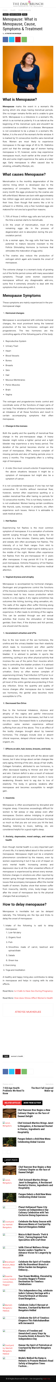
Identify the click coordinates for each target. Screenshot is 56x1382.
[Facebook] (5, 39)
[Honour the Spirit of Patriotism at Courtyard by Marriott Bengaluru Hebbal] (9, 1349)
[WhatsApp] (24, 39)
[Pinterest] (18, 39)
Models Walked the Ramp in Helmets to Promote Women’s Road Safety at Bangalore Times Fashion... (35, 1362)
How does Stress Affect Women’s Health (33, 998)
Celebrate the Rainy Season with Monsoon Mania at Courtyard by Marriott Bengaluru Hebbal (34, 1224)
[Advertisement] (28, 1033)
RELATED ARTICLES (12, 1103)
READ (25, 14)
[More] (30, 39)
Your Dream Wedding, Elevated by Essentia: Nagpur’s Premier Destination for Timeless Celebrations (35, 1280)
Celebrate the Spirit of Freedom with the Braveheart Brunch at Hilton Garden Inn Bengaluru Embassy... (34, 1265)
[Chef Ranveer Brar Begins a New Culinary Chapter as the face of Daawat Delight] (9, 1113)
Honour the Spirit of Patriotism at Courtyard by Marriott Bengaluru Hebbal (35, 1348)
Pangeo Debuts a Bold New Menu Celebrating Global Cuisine (34, 1195)
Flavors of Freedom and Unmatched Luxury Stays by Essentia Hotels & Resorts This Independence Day (34, 1334)
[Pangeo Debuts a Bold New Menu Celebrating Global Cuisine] (9, 1142)
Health (12, 10)
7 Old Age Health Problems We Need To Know (13, 1091)
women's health (17, 1056)
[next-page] (8, 1152)
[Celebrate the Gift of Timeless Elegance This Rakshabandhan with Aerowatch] (9, 1321)
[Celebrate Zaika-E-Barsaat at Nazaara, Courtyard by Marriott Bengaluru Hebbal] (9, 1308)
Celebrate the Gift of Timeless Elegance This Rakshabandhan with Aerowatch (33, 1320)
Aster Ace (46, 1379)
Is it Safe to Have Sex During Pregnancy (33, 991)
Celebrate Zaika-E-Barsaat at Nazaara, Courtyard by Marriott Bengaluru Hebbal (34, 1307)
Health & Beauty (24, 10)
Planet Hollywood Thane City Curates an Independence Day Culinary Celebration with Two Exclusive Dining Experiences (33, 1211)
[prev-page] (4, 1152)
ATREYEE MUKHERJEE (13, 33)
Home (5, 10)
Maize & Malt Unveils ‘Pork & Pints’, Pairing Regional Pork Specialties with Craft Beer (33, 1237)
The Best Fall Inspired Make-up (42, 1089)
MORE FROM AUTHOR (32, 1103)
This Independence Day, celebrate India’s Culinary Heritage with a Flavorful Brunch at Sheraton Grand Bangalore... (35, 1294)
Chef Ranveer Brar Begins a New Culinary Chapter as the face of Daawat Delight (34, 1113)
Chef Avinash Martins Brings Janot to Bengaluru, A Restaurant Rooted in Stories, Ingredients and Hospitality (35, 1183)
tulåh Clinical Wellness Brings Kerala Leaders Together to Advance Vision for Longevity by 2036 (34, 1251)
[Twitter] (11, 39)
